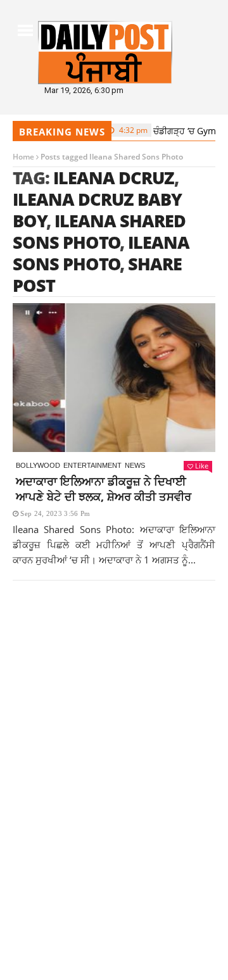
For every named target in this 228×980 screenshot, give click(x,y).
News (135, 465)
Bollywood (38, 465)
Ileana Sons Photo (101, 252)
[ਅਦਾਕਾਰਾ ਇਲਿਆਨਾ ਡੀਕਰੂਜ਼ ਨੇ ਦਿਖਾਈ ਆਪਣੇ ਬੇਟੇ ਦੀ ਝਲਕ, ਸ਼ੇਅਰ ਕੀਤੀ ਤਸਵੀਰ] (114, 377)
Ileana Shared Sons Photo (99, 231)
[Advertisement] (114, 731)
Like (201, 465)
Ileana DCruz (113, 177)
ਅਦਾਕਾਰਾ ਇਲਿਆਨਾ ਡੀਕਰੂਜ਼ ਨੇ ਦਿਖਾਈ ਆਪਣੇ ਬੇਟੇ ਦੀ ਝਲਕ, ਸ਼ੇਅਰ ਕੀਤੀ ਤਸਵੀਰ (103, 489)
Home (23, 156)
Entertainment (92, 465)
